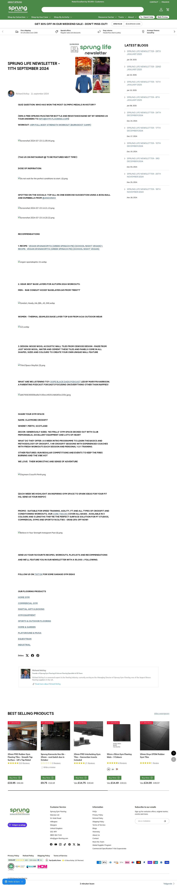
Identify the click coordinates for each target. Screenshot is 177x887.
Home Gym (24, 597)
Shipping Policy (98, 822)
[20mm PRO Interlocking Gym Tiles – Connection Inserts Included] (88, 735)
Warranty (96, 832)
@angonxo (49, 198)
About (131, 17)
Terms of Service (98, 825)
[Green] (112, 769)
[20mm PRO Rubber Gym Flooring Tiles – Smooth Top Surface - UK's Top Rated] (22, 735)
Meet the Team (98, 842)
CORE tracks (60, 514)
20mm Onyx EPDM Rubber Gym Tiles (152, 755)
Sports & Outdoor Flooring (34, 621)
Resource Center (106, 17)
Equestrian (24, 639)
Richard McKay (22, 93)
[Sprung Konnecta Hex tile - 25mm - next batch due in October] (55, 735)
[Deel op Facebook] (32, 655)
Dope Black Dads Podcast (65, 381)
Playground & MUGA (29, 633)
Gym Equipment (27, 615)
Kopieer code (134, 24)
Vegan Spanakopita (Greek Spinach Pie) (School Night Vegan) (63, 249)
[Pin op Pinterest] (37, 655)
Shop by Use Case (39, 17)
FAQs (94, 811)
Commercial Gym (28, 603)
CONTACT (154, 2)
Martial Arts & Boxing (31, 609)
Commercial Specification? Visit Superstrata (109, 848)
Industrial (24, 644)
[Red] (116, 769)
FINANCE (165, 2)
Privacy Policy (97, 815)
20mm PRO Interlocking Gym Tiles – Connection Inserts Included (87, 757)
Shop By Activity (61, 17)
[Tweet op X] (27, 655)
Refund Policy (97, 818)
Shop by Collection (16, 17)
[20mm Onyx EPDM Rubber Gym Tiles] (154, 735)
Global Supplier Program (101, 845)
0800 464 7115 (56, 835)
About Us (96, 835)
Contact (95, 838)
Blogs (94, 828)
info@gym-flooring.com (53, 119)
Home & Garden (27, 627)
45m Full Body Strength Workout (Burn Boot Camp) (60, 125)
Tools (121, 17)
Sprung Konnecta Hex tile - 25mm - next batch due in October (53, 757)
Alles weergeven (161, 713)
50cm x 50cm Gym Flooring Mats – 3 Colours (119, 755)
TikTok (38, 574)
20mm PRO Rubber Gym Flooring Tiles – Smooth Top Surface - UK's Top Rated (20, 757)
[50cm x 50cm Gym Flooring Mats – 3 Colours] (121, 735)
